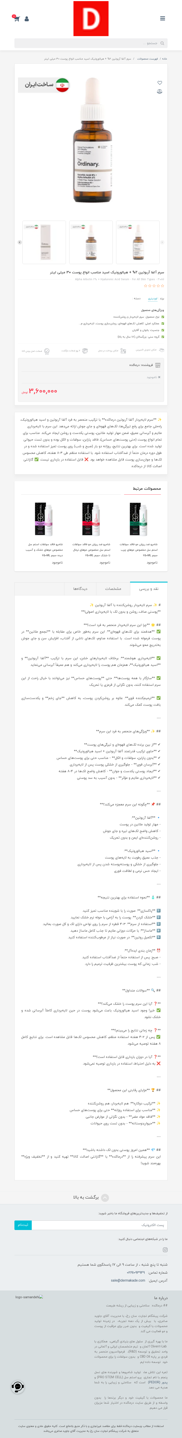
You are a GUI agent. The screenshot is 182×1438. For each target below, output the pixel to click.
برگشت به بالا (86, 1197)
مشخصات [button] (113, 589)
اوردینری (152, 298)
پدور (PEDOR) (158, 1382)
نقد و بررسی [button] (148, 589)
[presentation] (162, 242)
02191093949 (136, 1272)
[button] (19, 18)
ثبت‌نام (23, 1225)
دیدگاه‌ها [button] (80, 589)
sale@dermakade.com (128, 1280)
